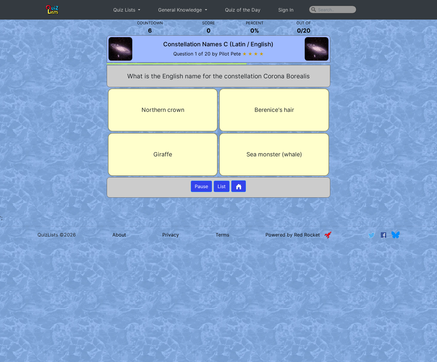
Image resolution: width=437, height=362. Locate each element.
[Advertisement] (51, 117)
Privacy (170, 235)
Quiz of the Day (242, 10)
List (222, 186)
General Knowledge (180, 10)
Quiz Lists (125, 10)
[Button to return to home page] (238, 186)
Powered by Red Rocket (294, 235)
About (119, 235)
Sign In (285, 10)
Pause (201, 186)
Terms (222, 235)
